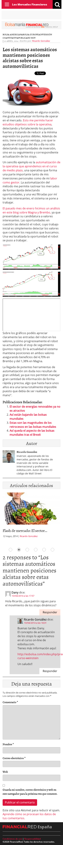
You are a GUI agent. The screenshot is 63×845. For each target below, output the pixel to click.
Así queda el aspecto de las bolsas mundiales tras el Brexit (32, 433)
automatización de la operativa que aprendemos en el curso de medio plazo (31, 166)
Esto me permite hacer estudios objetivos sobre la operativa (28, 122)
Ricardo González (41, 40)
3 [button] (27, 549)
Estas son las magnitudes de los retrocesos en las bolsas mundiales (33, 425)
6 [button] (52, 549)
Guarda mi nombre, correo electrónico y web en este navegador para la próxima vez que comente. (30, 792)
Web (5, 772)
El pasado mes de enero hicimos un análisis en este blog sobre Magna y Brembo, (31, 210)
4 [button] (35, 549)
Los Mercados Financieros (29, 4)
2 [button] (19, 549)
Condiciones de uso (12, 838)
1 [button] (10, 549)
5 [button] (44, 549)
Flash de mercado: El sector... (25, 530)
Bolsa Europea (31, 34)
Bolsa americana (13, 34)
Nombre (8, 744)
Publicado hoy (27, 37)
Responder (50, 612)
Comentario (10, 702)
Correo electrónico (14, 758)
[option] (31, 516)
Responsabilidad (32, 838)
